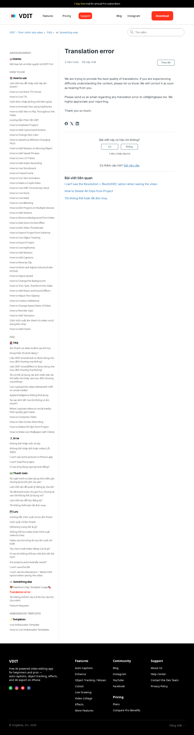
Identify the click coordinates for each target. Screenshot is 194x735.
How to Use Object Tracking (25, 237)
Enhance (80, 674)
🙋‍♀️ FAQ (14, 342)
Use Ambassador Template (24, 624)
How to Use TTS (18, 96)
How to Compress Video (23, 417)
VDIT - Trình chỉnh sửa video (26, 32)
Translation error (20, 592)
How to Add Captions (21, 257)
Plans (116, 704)
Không (129, 146)
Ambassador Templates (25, 613)
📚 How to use (18, 78)
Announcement (20, 53)
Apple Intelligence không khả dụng (29, 395)
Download (162, 16)
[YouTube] (23, 688)
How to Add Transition (22, 315)
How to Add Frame (20, 329)
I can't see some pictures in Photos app (31, 457)
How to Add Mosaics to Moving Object (31, 148)
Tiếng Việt (176, 725)
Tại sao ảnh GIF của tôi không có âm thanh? (29, 401)
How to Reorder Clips (21, 310)
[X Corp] (72, 123)
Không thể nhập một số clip (25, 443)
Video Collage (83, 698)
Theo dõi (166, 62)
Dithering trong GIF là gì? (23, 527)
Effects (79, 704)
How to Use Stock (19, 193)
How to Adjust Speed (21, 276)
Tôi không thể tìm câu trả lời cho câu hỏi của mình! (32, 598)
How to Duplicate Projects (24, 125)
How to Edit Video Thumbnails (26, 227)
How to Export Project (22, 242)
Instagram (134, 16)
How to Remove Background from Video (32, 217)
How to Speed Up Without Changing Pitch (30, 141)
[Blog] (11, 688)
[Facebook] (66, 123)
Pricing (67, 16)
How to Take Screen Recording (26, 422)
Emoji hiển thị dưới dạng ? (24, 353)
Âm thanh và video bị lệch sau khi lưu (30, 348)
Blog (119, 16)
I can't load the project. (22, 462)
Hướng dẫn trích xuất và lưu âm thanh (31, 517)
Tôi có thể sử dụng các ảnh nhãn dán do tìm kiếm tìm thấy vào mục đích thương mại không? (32, 378)
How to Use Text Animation (25, 178)
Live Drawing (83, 692)
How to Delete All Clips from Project (29, 426)
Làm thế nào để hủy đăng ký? (26, 500)
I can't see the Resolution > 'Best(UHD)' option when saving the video (31, 573)
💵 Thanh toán (18, 473)
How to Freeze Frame (21, 173)
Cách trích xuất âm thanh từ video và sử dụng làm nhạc (32, 322)
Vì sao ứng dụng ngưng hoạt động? (29, 466)
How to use (17, 72)
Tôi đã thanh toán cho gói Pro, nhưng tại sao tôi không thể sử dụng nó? (32, 493)
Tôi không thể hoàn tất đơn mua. (28, 505)
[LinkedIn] (77, 123)
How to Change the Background (27, 280)
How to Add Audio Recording (26, 163)
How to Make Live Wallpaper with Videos (32, 432)
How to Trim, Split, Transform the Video (31, 285)
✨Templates (17, 619)
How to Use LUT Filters (22, 158)
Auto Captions (84, 668)
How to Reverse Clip (21, 262)
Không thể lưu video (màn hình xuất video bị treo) (30, 533)
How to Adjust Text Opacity (25, 295)
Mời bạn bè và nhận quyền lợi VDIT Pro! (31, 64)
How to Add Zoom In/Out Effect (27, 222)
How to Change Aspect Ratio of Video (30, 305)
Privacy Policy (159, 686)
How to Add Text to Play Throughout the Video (32, 113)
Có (109, 146)
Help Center (158, 674)
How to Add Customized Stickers (28, 130)
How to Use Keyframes (22, 247)
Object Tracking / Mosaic (90, 680)
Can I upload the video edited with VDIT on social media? (31, 388)
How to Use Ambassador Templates (29, 629)
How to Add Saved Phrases (24, 153)
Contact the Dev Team (164, 680)
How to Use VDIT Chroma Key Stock (29, 188)
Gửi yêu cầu (131, 165)
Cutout (79, 686)
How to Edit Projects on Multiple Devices (32, 207)
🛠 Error (14, 438)
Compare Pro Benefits (126, 710)
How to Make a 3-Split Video (25, 183)
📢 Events (15, 59)
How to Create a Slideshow (24, 300)
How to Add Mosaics (21, 252)
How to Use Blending (21, 203)
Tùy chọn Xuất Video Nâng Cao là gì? (30, 548)
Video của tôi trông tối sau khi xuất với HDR (31, 542)
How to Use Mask (19, 198)
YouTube (118, 680)
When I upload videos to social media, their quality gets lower (30, 410)
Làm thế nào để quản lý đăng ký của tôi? (32, 487)
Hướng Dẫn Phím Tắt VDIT (24, 120)
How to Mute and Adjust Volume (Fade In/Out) (31, 269)
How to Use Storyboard (23, 168)
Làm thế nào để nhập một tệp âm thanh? (28, 85)
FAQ (49, 32)
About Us (156, 668)
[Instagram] (17, 688)
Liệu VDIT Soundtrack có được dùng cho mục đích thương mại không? (32, 359)
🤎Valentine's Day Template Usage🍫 (30, 587)
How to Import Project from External (30, 232)
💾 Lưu (14, 511)
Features (48, 16)
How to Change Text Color (24, 134)
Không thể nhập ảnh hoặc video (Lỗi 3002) (30, 450)
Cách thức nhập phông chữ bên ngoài (31, 101)
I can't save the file (20, 567)
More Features (84, 710)
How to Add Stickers (21, 212)
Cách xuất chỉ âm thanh (23, 522)
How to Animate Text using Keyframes (31, 106)
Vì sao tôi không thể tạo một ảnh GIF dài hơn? (32, 555)
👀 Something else (67, 32)
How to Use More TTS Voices (25, 91)
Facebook (119, 686)
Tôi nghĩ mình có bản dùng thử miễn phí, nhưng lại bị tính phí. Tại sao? (32, 480)
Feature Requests (19, 605)
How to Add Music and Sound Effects (30, 290)
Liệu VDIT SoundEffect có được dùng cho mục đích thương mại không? (32, 368)
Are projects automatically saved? (28, 562)
